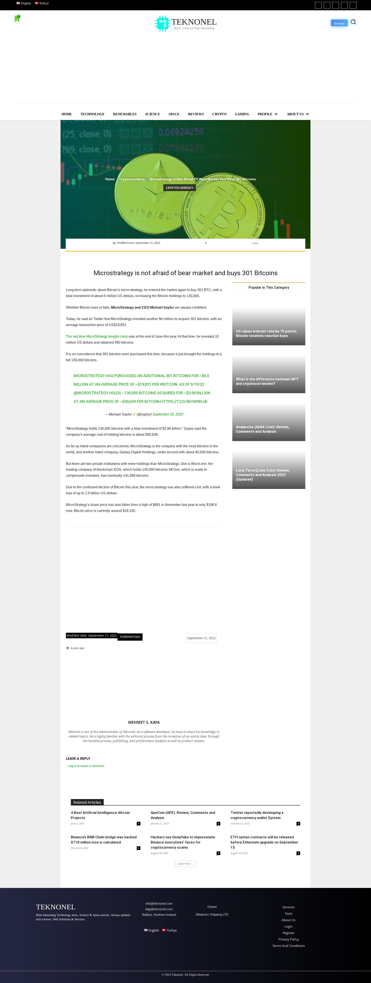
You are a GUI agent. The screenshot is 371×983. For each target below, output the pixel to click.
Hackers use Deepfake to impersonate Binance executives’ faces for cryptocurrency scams (183, 842)
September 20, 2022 (167, 414)
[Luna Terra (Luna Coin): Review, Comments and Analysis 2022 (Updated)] (268, 464)
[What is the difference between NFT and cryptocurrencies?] (268, 369)
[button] (353, 21)
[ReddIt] (203, 257)
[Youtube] (353, 5)
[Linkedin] (335, 5)
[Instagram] (327, 5)
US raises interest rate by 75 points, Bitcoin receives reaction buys (266, 333)
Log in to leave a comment (86, 766)
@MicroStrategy (91, 393)
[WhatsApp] (183, 257)
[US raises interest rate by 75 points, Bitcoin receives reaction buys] (268, 320)
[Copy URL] (232, 257)
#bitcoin (169, 384)
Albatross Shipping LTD (212, 914)
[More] (242, 257)
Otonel (212, 907)
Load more (184, 863)
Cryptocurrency (132, 179)
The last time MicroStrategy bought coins (97, 336)
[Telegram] (222, 257)
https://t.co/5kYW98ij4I (183, 401)
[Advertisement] (185, 65)
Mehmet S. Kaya (144, 722)
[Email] (212, 257)
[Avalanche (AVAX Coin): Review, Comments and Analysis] (268, 417)
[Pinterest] (173, 257)
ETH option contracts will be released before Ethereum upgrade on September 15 (264, 842)
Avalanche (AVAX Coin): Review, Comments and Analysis (262, 429)
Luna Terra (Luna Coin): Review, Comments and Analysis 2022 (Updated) (263, 474)
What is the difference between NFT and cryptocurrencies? (267, 381)
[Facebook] (318, 5)
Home (110, 179)
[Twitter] (344, 5)
